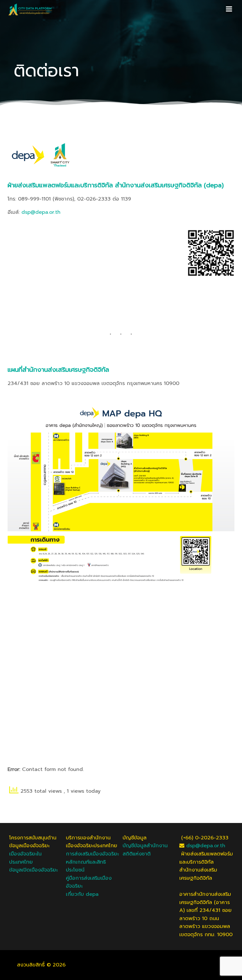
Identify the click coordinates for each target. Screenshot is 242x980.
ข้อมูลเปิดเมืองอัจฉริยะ (33, 870)
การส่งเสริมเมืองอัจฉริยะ (92, 854)
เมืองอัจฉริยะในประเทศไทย (25, 858)
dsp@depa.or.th (40, 212)
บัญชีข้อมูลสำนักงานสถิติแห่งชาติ (145, 850)
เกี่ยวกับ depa (82, 894)
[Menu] (229, 9)
